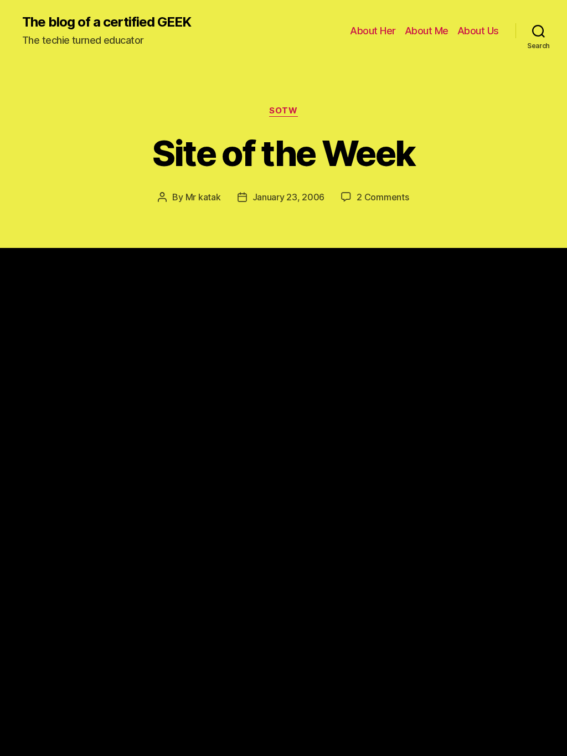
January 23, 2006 (288, 197)
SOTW (283, 111)
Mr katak (203, 197)
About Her (373, 31)
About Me (427, 31)
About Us (478, 31)
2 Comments (383, 197)
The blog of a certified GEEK (106, 22)
